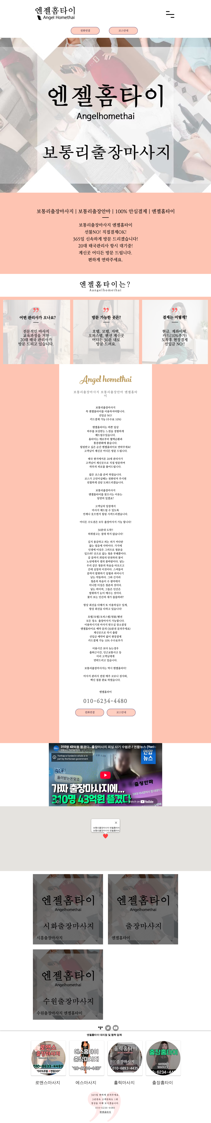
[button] (170, 14)
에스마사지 (86, 1082)
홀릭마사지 (124, 1082)
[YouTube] (116, 1028)
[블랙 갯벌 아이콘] (100, 1028)
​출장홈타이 (162, 1082)
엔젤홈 (103, 692)
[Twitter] (108, 1028)
